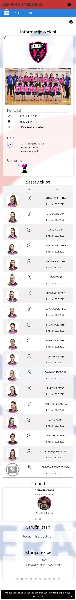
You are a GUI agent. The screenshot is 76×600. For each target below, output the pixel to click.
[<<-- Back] (4, 37)
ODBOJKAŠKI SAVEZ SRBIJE (22, 4)
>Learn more (36, 596)
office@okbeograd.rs (31, 127)
